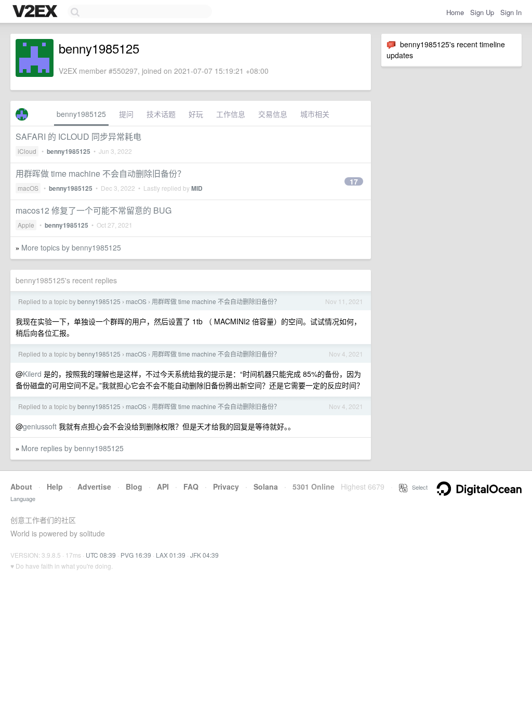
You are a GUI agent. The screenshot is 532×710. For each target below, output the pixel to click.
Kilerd (32, 374)
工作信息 (230, 114)
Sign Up (482, 12)
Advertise (94, 486)
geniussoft (40, 426)
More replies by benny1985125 (72, 448)
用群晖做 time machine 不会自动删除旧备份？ (100, 173)
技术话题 (161, 114)
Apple (26, 224)
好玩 (196, 114)
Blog (134, 486)
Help (55, 486)
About (21, 486)
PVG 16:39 (136, 554)
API (163, 486)
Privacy (226, 486)
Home (455, 12)
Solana (266, 486)
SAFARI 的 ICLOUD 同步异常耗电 (78, 136)
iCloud (27, 151)
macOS (28, 187)
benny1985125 (81, 114)
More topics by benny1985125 (71, 247)
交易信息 (272, 114)
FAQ (190, 486)
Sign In (511, 12)
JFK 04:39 (204, 554)
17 (354, 181)
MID (197, 188)
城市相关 (314, 114)
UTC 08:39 (101, 554)
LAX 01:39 (170, 554)
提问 (126, 114)
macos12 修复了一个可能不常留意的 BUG (93, 210)
